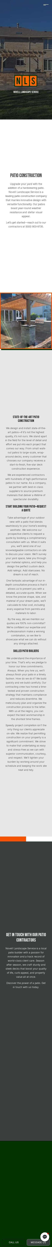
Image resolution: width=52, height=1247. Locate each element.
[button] (44, 1236)
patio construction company (30, 196)
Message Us (38, 1242)
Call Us (14, 1242)
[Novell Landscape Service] (26, 80)
